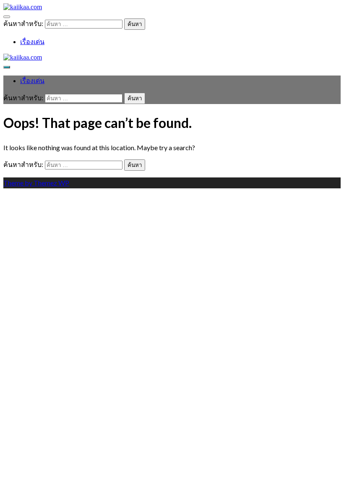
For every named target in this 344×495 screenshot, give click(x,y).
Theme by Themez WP (36, 183)
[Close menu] (6, 17)
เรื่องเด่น (32, 41)
